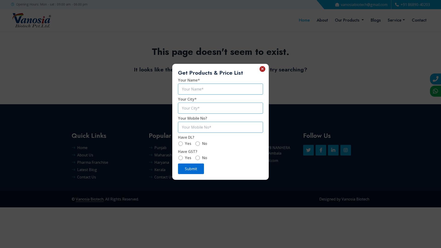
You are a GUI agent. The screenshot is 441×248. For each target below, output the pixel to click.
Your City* (187, 99)
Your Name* (189, 80)
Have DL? (186, 137)
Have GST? (187, 151)
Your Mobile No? (192, 118)
